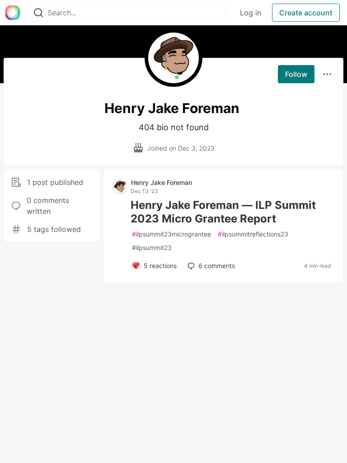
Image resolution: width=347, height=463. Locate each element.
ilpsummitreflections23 (253, 234)
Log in (250, 12)
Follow (296, 74)
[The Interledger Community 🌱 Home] (13, 13)
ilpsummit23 (152, 247)
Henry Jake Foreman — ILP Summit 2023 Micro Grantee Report (223, 211)
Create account (306, 12)
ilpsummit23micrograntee (171, 234)
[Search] (38, 13)
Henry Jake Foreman (161, 182)
